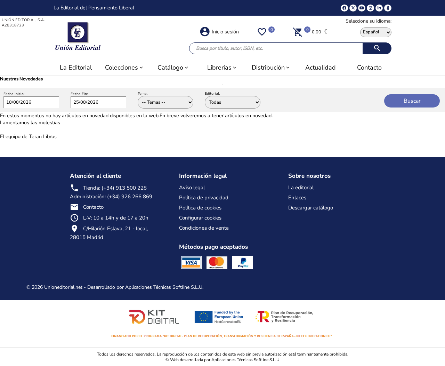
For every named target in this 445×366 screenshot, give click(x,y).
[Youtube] (361, 8)
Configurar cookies (200, 217)
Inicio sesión (225, 31)
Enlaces (297, 197)
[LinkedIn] (379, 8)
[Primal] (387, 8)
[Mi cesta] (298, 31)
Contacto (93, 207)
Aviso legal (192, 187)
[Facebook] (344, 8)
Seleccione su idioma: (368, 21)
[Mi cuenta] (204, 31)
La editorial (301, 187)
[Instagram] (370, 8)
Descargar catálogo (310, 207)
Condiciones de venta (204, 227)
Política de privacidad (203, 197)
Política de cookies (200, 207)
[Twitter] (353, 8)
